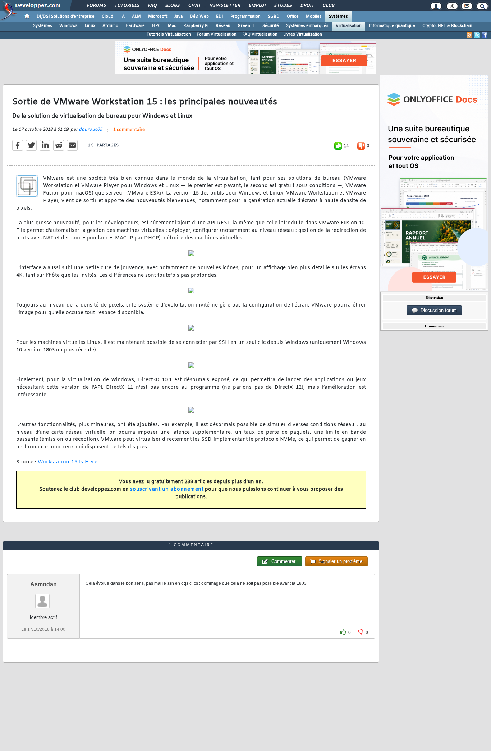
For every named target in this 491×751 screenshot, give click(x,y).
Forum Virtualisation (217, 34)
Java (178, 16)
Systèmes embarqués (307, 25)
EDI (219, 16)
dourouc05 (90, 129)
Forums (96, 6)
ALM (136, 16)
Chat (194, 6)
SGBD (274, 16)
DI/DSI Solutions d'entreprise (66, 16)
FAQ (152, 6)
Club (328, 6)
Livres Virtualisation (302, 34)
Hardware (135, 25)
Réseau (223, 25)
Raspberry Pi (195, 25)
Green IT (246, 25)
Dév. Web (199, 16)
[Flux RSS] (469, 35)
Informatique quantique (392, 25)
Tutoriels (127, 6)
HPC (156, 25)
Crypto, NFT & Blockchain (447, 25)
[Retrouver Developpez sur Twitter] (477, 35)
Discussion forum (437, 310)
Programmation (245, 16)
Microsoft (157, 16)
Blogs (172, 6)
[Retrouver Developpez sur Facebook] (484, 35)
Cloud (107, 16)
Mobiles (314, 16)
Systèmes (338, 16)
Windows (68, 25)
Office (293, 16)
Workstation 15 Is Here (67, 462)
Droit (307, 6)
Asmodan (43, 584)
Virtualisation (349, 25)
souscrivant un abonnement (167, 489)
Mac (172, 25)
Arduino (110, 25)
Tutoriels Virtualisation (169, 34)
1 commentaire (129, 130)
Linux (90, 25)
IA (122, 16)
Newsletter (224, 6)
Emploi (257, 6)
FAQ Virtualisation (259, 34)
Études (282, 6)
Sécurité (270, 25)
